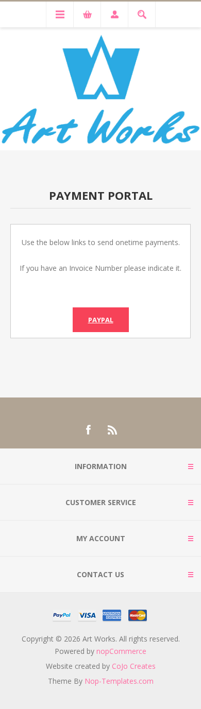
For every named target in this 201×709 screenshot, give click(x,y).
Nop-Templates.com (119, 681)
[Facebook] (88, 430)
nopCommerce (121, 651)
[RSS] (113, 430)
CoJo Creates (134, 666)
